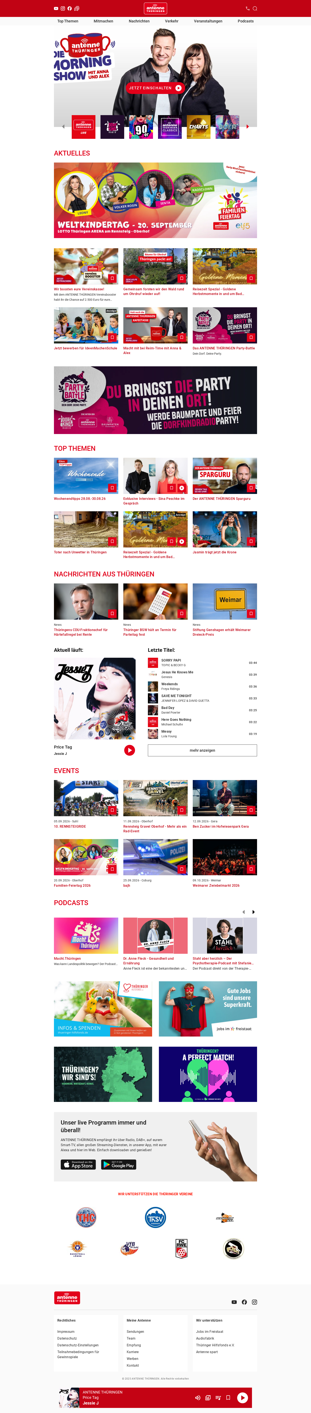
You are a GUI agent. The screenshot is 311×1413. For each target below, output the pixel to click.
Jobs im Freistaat (209, 1332)
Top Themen (67, 21)
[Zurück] (243, 912)
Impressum (66, 1332)
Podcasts (246, 21)
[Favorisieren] (228, 1397)
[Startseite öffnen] (155, 8)
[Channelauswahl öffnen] (255, 8)
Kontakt (133, 1365)
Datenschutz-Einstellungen (78, 1345)
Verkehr (171, 21)
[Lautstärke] (197, 1397)
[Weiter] (253, 912)
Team (131, 1338)
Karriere (133, 1352)
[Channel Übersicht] (208, 1397)
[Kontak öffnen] (247, 8)
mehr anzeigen (202, 750)
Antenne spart (207, 1352)
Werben (132, 1359)
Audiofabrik (205, 1338)
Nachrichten (139, 21)
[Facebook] (69, 8)
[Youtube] (56, 8)
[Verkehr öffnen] (76, 8)
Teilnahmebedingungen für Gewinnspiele (78, 1354)
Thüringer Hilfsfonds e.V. (215, 1345)
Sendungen (135, 1332)
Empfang (134, 1345)
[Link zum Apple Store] (78, 1165)
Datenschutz (67, 1338)
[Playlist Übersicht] (218, 1397)
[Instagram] (63, 8)
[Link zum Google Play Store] (118, 1165)
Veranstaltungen (208, 21)
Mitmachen (103, 21)
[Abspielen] (243, 1398)
